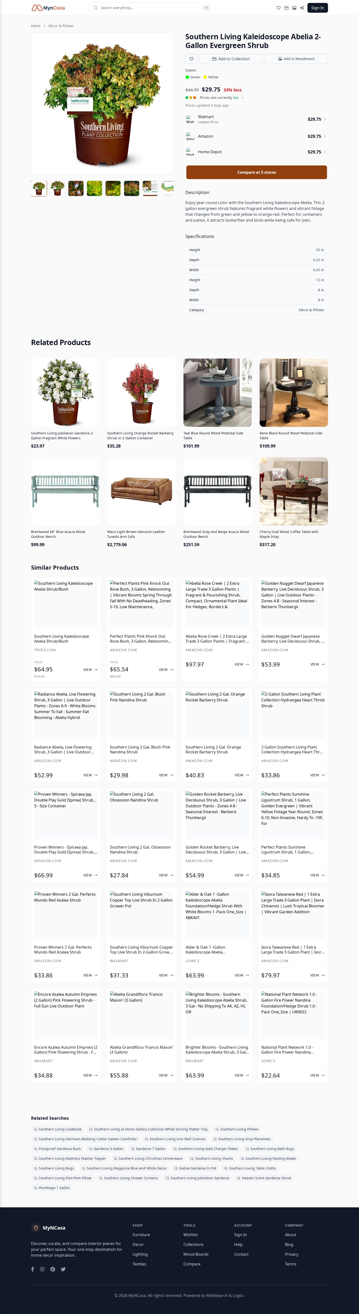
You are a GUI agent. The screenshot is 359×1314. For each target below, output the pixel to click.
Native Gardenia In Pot (197, 1168)
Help (238, 1244)
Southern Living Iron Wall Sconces (178, 1139)
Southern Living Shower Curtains (131, 1178)
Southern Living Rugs (56, 1168)
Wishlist (190, 1234)
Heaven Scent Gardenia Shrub (266, 1178)
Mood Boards (196, 1254)
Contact (241, 1254)
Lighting (140, 1254)
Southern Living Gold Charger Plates (208, 1148)
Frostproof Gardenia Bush (60, 1148)
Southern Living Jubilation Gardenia (200, 1178)
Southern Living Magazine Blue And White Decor (127, 1168)
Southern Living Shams (214, 1158)
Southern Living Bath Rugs (272, 1148)
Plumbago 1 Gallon (54, 1187)
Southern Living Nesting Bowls (271, 1158)
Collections (193, 1244)
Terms (290, 1264)
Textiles (139, 1264)
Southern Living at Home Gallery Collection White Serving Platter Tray (151, 1129)
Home (36, 25)
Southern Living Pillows (239, 1129)
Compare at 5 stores (256, 172)
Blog (289, 1244)
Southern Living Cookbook (60, 1129)
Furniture (141, 1234)
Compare (192, 1264)
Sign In (317, 7)
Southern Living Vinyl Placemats (244, 1139)
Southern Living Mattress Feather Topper (72, 1158)
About (290, 1234)
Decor (138, 1244)
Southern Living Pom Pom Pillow (65, 1178)
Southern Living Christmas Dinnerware (150, 1158)
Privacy (291, 1254)
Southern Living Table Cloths (252, 1168)
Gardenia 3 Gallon (108, 1148)
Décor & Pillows (61, 25)
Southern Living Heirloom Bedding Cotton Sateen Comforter (88, 1139)
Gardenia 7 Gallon (151, 1148)
